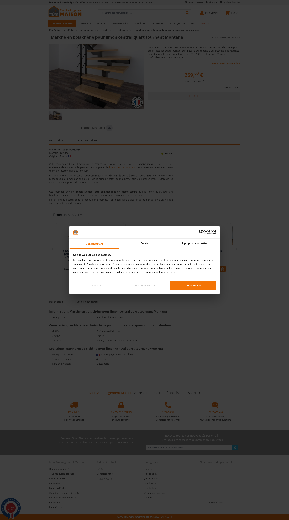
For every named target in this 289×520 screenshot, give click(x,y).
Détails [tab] (144, 243)
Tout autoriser (192, 285)
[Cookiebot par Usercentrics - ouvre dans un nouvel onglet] (201, 232)
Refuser (96, 285)
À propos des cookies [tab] (195, 243)
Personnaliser (142, 285)
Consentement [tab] (94, 243)
